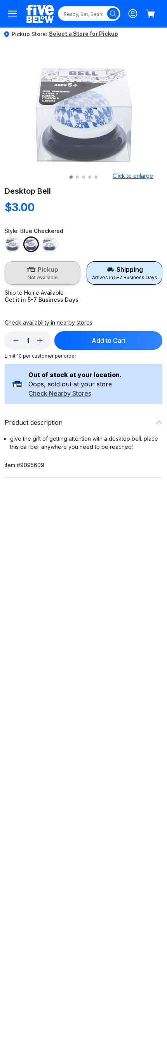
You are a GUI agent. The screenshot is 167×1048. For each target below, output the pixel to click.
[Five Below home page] (40, 14)
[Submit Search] (113, 13)
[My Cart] (149, 13)
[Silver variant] (49, 244)
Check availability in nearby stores (48, 323)
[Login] (132, 13)
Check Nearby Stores (59, 393)
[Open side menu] (12, 13)
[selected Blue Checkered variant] (31, 244)
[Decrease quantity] (15, 340)
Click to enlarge (133, 175)
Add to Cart (108, 340)
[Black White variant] (12, 244)
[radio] (42, 273)
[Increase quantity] (40, 340)
